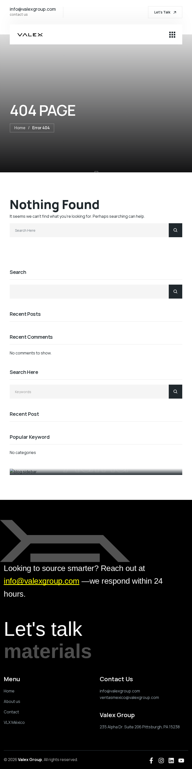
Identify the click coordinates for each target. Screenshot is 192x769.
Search (18, 272)
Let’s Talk (162, 12)
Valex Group (30, 759)
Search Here (24, 372)
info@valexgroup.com (42, 580)
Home (20, 127)
